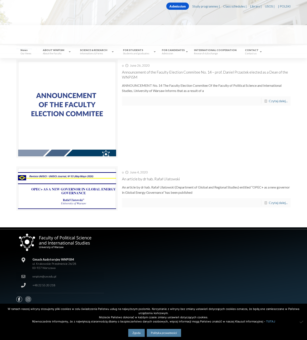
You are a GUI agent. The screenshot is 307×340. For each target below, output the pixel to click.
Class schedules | (235, 6)
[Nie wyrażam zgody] (302, 322)
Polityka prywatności (164, 333)
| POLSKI (284, 6)
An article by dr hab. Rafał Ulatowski (151, 179)
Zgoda (136, 333)
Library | (256, 6)
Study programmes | (206, 6)
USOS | (270, 6)
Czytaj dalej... (278, 101)
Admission (177, 6)
